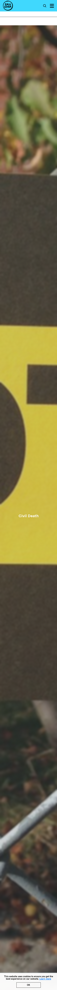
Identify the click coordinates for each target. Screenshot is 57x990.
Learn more (45, 979)
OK (28, 985)
